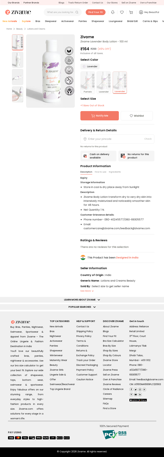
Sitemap (107, 398)
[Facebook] (131, 389)
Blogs (61, 2)
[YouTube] (135, 393)
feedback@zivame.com (149, 379)
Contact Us (97, 2)
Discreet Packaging (87, 365)
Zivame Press (110, 369)
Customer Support (86, 374)
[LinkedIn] (139, 393)
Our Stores (112, 2)
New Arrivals (56, 326)
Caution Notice (84, 379)
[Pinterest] (144, 388)
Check (148, 138)
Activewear (56, 341)
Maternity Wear (58, 360)
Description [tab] (86, 171)
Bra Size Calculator (113, 341)
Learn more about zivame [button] (80, 299)
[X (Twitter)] (135, 388)
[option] (17, 42)
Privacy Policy (83, 336)
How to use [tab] (100, 171)
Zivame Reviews (112, 384)
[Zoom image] (50, 71)
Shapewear (56, 350)
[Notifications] (113, 12)
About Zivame (111, 326)
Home (9, 29)
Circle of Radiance (113, 389)
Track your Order (85, 360)
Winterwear (56, 355)
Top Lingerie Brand (60, 389)
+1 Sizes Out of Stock (92, 105)
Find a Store (109, 408)
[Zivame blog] (131, 393)
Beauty (19, 29)
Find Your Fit (109, 336)
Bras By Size (109, 345)
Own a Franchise (148, 2)
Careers (107, 394)
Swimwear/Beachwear (62, 384)
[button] (76, 12)
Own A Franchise (112, 379)
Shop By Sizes (110, 350)
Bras (52, 331)
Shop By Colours (112, 355)
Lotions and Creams (36, 29)
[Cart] (131, 12)
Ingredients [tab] (115, 171)
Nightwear (55, 336)
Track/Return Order (78, 2)
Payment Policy (85, 369)
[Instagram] (139, 388)
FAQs (106, 403)
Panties (54, 345)
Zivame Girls (56, 369)
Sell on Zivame (129, 2)
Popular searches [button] (81, 307)
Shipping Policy (84, 331)
